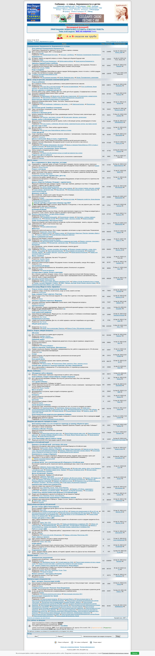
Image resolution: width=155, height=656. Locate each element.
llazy (119, 128)
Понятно (134, 653)
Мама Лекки (57, 447)
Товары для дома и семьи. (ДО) (43, 518)
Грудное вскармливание (71, 86)
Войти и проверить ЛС (79, 11)
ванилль (51, 447)
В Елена (119, 94)
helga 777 (119, 240)
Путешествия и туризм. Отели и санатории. (47, 272)
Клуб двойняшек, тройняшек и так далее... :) (56, 104)
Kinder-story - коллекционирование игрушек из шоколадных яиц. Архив (61, 408)
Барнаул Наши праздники (73, 449)
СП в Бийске (89, 490)
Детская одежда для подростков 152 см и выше (75, 513)
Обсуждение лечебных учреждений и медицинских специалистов (63, 97)
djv (119, 362)
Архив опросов (58, 411)
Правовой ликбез (38, 339)
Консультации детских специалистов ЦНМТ (45, 614)
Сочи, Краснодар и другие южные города (47, 438)
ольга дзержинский (119, 540)
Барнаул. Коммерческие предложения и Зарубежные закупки (54, 497)
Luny (119, 467)
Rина (118, 402)
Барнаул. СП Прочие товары (51, 490)
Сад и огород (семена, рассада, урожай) (87, 188)
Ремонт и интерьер (39, 169)
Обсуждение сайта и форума (42, 373)
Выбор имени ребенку (66, 61)
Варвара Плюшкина (53, 186)
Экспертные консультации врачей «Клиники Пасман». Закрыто (61, 602)
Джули (50, 231)
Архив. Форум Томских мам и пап (76, 435)
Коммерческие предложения (42, 557)
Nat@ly (41, 403)
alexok (119, 374)
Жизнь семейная (38, 256)
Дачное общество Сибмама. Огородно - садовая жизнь (51, 182)
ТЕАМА (41, 59)
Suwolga (41, 151)
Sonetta (119, 103)
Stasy (118, 269)
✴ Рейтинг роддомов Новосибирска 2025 (44, 74)
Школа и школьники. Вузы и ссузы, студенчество (49, 139)
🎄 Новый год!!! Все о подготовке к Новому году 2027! (51, 203)
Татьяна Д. (42, 137)
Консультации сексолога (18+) (73, 594)
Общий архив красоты (40, 324)
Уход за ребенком (38, 82)
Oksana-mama (119, 110)
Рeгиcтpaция (95, 9)
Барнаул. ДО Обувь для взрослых (49, 479)
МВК (119, 392)
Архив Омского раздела (47, 436)
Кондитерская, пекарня (67, 217)
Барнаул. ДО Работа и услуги (63, 481)
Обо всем (35, 333)
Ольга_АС (119, 143)
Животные (36, 228)
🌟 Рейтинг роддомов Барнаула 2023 (43, 459)
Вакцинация (46, 96)
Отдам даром (36, 543)
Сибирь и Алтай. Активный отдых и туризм (85, 281)
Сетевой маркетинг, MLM (65, 562)
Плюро (42, 522)
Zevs (41, 239)
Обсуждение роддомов (49, 77)
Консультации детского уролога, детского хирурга (67, 606)
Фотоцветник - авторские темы (58, 243)
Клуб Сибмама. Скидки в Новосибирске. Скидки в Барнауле (53, 376)
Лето (41, 510)
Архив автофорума (48, 270)
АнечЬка (41, 592)
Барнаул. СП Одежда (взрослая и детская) (55, 489)
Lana (40, 344)
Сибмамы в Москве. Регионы (42, 429)
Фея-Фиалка (119, 187)
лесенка (119, 206)
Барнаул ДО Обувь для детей (51, 478)
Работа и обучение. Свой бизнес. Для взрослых (49, 347)
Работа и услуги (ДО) (39, 529)
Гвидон (119, 409)
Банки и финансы (47, 345)
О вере (34, 354)
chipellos (118, 115)
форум (97, 165)
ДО (64, 309)
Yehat (119, 367)
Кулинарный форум (39, 209)
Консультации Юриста (67, 599)
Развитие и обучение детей (42, 112)
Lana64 (119, 417)
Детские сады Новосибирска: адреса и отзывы (56, 130)
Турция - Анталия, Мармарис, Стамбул (46, 283)
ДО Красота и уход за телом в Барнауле (87, 481)
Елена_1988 (119, 52)
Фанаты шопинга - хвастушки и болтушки (47, 573)
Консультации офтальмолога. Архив (67, 616)
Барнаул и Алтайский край (38, 442)
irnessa (119, 584)
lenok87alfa (119, 546)
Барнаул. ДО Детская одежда (73, 478)
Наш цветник (60, 189)
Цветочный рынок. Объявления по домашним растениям (59, 241)
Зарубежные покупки (48, 562)
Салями (119, 494)
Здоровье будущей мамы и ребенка (45, 63)
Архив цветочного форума (79, 243)
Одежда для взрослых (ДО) (51, 524)
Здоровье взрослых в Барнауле (52, 449)
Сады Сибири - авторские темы (43, 189)
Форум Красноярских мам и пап (52, 433)
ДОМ (88, 6)
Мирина (58, 239)
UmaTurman (48, 280)
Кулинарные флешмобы (49, 217)
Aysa (40, 264)
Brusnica (42, 215)
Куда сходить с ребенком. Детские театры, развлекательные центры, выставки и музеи (69, 124)
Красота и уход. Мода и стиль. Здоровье (43, 287)
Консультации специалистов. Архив (45, 596)
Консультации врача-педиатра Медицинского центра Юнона (80, 614)
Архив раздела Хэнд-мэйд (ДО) (41, 411)
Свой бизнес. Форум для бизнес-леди (68, 408)
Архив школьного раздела (54, 146)
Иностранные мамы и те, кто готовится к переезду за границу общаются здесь (60, 423)
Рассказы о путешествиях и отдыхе (43, 278)
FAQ (100, 8)
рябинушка (119, 500)
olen (40, 122)
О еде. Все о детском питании (51, 86)
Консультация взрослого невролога (72, 608)
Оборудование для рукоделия (75, 251)
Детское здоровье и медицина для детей (46, 90)
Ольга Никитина (63, 487)
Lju (119, 569)
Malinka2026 (119, 197)
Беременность (37, 56)
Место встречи (37, 390)
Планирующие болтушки (50, 54)
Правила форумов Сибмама (77, 13)
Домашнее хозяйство (40, 193)
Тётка (56, 487)
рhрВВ (74, 649)
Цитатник (35, 400)
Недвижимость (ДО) (39, 550)
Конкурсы (85, 9)
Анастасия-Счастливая (119, 440)
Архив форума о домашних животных (63, 234)
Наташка (42, 173)
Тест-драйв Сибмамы (39, 381)
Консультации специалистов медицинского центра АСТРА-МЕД (62, 602)
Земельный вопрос (78, 104)
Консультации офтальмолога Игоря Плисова (54, 605)
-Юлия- (41, 115)
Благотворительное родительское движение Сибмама (51, 414)
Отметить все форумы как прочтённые (38, 618)
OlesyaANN (119, 135)
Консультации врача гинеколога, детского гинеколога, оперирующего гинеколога (65, 613)
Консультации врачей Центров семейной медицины (48, 600)
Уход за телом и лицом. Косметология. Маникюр (49, 289)
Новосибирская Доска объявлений (41, 504)
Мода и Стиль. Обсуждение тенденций (79, 328)
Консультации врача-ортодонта (44, 616)
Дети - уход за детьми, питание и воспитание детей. (48, 79)
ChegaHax (119, 85)
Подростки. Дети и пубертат (42, 155)
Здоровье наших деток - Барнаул (56, 470)
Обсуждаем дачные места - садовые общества (82, 189)
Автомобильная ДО (50, 525)
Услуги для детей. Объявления (52, 535)
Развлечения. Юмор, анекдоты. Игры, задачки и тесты (71, 363)
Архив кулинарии (88, 218)
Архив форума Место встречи (79, 409)
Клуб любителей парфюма (41, 312)
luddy (118, 321)
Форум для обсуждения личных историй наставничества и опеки (62, 153)
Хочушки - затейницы (67, 54)
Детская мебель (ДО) (57, 516)
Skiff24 (119, 172)
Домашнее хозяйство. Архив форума (88, 199)
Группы (78, 9)
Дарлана (41, 158)
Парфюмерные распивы (41, 319)
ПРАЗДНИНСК (119, 122)
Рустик (44, 317)
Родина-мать (43, 231)
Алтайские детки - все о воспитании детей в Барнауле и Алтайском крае (58, 462)
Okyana (42, 207)
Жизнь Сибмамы (34, 371)
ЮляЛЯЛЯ (119, 385)
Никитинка (42, 94)
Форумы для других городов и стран (42, 421)
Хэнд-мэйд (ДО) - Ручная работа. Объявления (73, 525)
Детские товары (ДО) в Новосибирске (45, 506)
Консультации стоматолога (67, 609)
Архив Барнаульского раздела (69, 452)
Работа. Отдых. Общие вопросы (40, 330)
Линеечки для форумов (90, 8)
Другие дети (56, 96)
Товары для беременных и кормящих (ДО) (75, 524)
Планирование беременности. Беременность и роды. (48, 46)
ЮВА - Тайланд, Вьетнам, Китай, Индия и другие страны (78, 283)
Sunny (41, 432)
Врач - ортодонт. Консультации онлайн (46, 581)
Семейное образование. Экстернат (53, 145)
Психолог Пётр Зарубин (48, 609)
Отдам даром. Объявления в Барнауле (74, 482)
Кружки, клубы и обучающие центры (45, 119)
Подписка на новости (60, 8)
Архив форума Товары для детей (49, 88)
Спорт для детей (38, 132)
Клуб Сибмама (81, 6)
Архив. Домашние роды (66, 77)
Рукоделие (36, 245)
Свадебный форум (48, 408)
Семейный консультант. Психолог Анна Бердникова (51, 588)
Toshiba (119, 426)
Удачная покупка (38, 305)
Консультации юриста (83, 599)
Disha (54, 231)
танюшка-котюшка (119, 315)
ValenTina (41, 248)
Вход (90, 11)
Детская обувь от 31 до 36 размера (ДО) (73, 514)
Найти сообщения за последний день (117, 41)
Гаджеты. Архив (88, 411)
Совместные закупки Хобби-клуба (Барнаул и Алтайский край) (54, 492)
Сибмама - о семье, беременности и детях (40, 41)
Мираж (41, 102)
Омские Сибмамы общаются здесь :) (52, 435)
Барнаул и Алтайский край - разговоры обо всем (49, 444)
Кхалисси (119, 214)
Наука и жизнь (46, 363)
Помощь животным (43, 234)
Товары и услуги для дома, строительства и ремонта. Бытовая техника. (60, 563)
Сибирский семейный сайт (66, 6)
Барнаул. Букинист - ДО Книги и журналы (47, 482)
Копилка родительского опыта (51, 594)
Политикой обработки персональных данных (115, 653)
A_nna (119, 552)
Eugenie (119, 151)
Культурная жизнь (38, 359)
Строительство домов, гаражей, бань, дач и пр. (49, 175)
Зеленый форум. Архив (73, 411)
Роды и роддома (38, 70)
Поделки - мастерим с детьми (51, 117)
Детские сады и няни (39, 126)
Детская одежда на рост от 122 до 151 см (44, 513)
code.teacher (119, 532)
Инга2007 (119, 308)
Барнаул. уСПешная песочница (73, 490)
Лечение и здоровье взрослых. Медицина (47, 300)
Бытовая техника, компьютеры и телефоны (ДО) (75, 527)
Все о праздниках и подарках (51, 199)
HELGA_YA (119, 250)
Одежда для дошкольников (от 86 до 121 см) (84, 511)
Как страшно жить (47, 337)
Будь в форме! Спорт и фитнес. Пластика (47, 294)
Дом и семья (32, 160)
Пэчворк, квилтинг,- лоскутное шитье (57, 252)
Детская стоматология (69, 96)
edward (41, 180)
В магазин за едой (49, 218)
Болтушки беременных (49, 61)
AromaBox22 (119, 458)
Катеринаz (119, 576)
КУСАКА (119, 291)
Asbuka (44, 186)
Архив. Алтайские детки (76, 470)
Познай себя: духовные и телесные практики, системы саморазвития (57, 365)
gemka (119, 350)
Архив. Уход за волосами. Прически (53, 328)
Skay (119, 178)
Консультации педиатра (49, 599)
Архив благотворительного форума (53, 419)
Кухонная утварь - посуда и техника (69, 218)
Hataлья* (119, 336)
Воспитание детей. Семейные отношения (47, 107)
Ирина (41, 298)
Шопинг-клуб (32, 555)
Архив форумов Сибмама (41, 405)
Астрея (119, 478)
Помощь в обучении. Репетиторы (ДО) (76, 535)
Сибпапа (94, 409)
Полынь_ (48, 336)
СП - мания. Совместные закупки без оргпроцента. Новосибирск (55, 565)
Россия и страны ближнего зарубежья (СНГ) (56, 281)
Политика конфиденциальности (87, 647)
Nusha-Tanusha (43, 167)
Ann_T (119, 326)
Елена (45, 548)
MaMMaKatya (119, 606)
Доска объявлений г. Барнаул (42, 473)
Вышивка (42, 251)
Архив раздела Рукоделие (79, 252)
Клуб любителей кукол (49, 226)
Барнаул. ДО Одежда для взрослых (74, 479)
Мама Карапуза (119, 165)
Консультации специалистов (39, 579)
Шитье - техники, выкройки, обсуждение (54, 249)
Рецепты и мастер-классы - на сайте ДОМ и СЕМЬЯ (48, 214)
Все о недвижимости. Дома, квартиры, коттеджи (49, 162)
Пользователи (68, 9)
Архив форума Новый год (42, 201)
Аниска (50, 310)
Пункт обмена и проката (40, 537)
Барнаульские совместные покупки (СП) (46, 484)
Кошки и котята (47, 233)
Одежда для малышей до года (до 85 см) (55, 511)
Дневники (95, 6)
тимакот (119, 232)
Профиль (67, 11)
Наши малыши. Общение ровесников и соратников (50, 99)
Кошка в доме (44, 447)
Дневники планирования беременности (89, 54)
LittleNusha (42, 460)
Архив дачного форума (39, 191)
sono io (41, 143)
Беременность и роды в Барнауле (44, 454)
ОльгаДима (64, 625)
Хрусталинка (119, 488)
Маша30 (118, 66)
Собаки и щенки (59, 233)
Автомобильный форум (40, 266)
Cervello (41, 53)
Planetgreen (49, 173)
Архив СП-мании (47, 572)
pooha (41, 269)
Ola (41, 186)
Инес (40, 85)
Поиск (59, 9)
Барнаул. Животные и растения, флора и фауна (75, 450)
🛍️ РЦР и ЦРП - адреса (39, 500)
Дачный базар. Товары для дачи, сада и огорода (57, 188)
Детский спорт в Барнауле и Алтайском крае (56, 468)
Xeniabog (119, 433)
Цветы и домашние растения (42, 236)
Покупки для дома (68, 199)
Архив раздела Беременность (85, 61)
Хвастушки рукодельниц (55, 251)
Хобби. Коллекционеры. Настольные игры (47, 220)
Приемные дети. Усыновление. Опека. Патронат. (49, 148)
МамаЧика (46, 487)
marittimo (119, 263)
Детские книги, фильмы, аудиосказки (74, 117)
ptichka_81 (119, 297)
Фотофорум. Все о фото (40, 261)
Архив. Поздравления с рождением (87, 77)
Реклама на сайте (75, 8)
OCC (44, 510)
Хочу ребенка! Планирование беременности (48, 48)
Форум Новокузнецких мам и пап (75, 433)
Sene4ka (118, 561)
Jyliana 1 (118, 591)
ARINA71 (119, 303)
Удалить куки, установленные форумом (69, 647)
